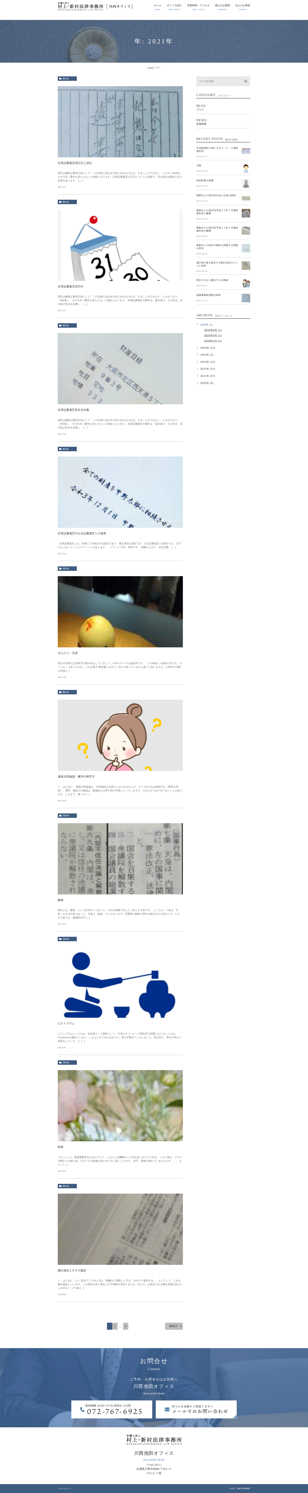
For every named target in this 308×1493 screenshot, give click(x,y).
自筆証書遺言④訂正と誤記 (75, 162)
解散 (60, 900)
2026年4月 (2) (213, 335)
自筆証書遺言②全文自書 (73, 409)
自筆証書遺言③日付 (70, 286)
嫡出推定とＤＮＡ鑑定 (72, 1270)
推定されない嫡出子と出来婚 (212, 280)
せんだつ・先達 (68, 653)
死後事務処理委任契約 (208, 295)
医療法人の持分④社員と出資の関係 (216, 195)
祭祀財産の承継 (205, 180)
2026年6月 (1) (213, 330)
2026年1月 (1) (213, 340)
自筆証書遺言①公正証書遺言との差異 (82, 533)
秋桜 (60, 1146)
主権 (198, 165)
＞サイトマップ (64, 1488)
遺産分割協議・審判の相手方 (76, 776)
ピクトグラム (66, 1023)
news (66, 568)
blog (66, 78)
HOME (151, 68)
